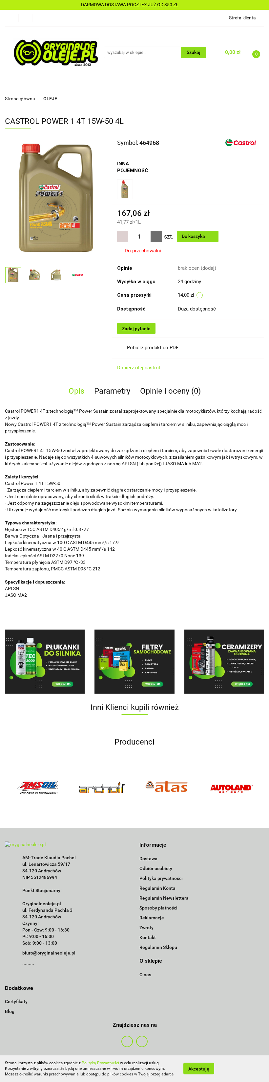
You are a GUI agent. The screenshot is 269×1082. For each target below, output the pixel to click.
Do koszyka (194, 236)
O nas (145, 974)
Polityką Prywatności (100, 1063)
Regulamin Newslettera (164, 898)
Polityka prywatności (161, 878)
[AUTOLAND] (231, 787)
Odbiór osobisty (155, 868)
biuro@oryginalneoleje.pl (48, 952)
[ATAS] (166, 787)
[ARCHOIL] (102, 787)
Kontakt (147, 937)
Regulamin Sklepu (158, 947)
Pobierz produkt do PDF (152, 348)
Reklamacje (151, 917)
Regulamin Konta (157, 888)
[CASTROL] (240, 142)
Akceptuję (198, 1068)
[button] (152, 845)
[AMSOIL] (37, 787)
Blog (9, 1011)
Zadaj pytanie (136, 328)
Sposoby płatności (158, 907)
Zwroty (146, 927)
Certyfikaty (16, 1001)
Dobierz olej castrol (138, 368)
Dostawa (148, 858)
